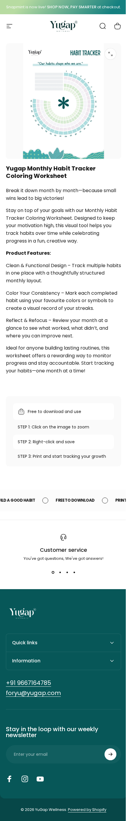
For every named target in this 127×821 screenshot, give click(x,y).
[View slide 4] (74, 572)
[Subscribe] (106, 763)
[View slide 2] (60, 572)
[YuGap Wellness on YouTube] (40, 787)
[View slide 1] (52, 572)
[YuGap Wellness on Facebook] (9, 787)
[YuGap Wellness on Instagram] (24, 787)
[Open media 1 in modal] (110, 54)
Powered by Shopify (85, 818)
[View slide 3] (67, 572)
